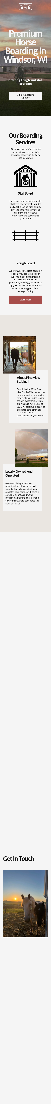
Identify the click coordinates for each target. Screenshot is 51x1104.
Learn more (25, 299)
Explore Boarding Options (25, 96)
